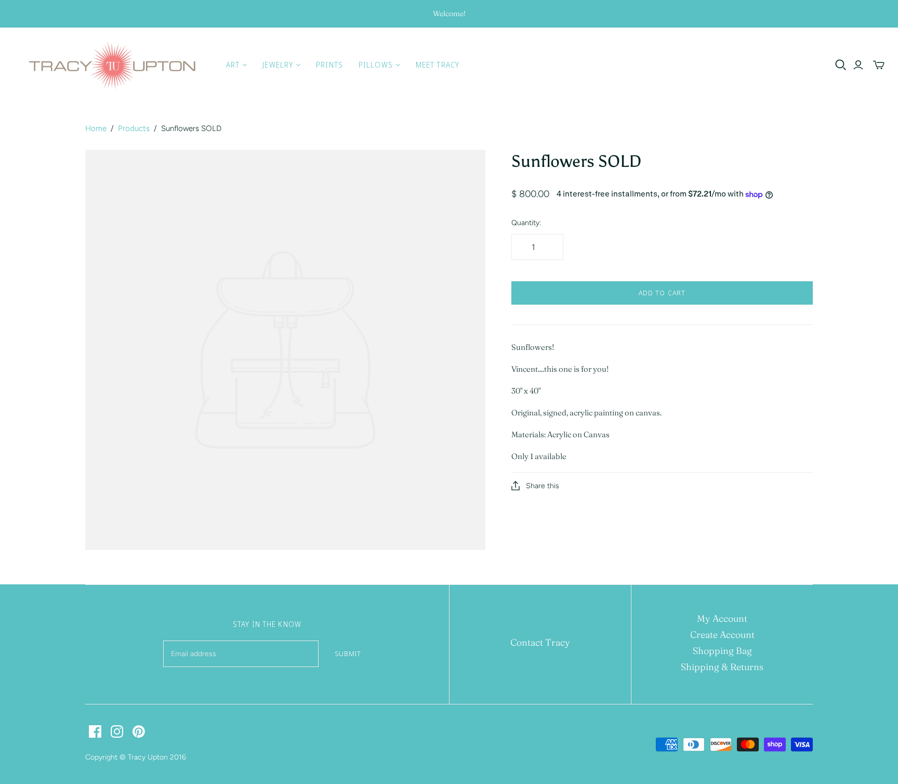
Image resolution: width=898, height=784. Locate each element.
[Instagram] (117, 731)
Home (96, 128)
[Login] (858, 65)
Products (134, 128)
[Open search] (841, 65)
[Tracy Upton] (112, 65)
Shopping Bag (722, 651)
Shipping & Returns (722, 667)
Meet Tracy (437, 65)
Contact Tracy (540, 642)
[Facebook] (95, 731)
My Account (722, 618)
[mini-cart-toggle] (879, 65)
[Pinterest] (139, 731)
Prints (329, 65)
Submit (348, 653)
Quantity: (526, 222)
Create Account (722, 635)
